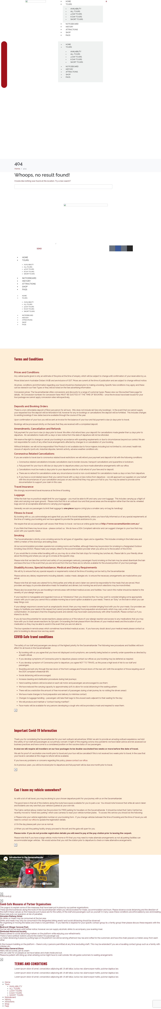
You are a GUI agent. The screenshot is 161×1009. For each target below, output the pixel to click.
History (69, 27)
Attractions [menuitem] (9, 1002)
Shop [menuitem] (7, 1004)
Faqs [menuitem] (7, 1006)
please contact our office (76, 760)
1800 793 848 (70, 228)
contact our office (29, 820)
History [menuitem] (8, 999)
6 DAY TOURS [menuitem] (15, 993)
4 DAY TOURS (76, 14)
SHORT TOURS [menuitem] (16, 995)
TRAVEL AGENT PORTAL (122, 205)
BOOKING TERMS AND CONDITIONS (121, 214)
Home (68, 44)
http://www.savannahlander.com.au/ (120, 523)
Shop (68, 32)
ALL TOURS (75, 11)
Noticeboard (72, 24)
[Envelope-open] (112, 248)
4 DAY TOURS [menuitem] (15, 991)
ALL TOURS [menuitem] (14, 989)
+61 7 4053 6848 (95, 232)
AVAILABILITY (75, 9)
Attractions (72, 30)
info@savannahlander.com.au (83, 238)
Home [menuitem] (7, 982)
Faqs (68, 35)
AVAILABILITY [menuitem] (15, 986)
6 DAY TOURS (76, 17)
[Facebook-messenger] (124, 248)
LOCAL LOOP (116, 224)
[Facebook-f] (118, 248)
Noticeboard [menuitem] (10, 997)
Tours (69, 4)
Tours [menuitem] (7, 984)
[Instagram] (130, 248)
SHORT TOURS (76, 19)
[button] (80, 40)
